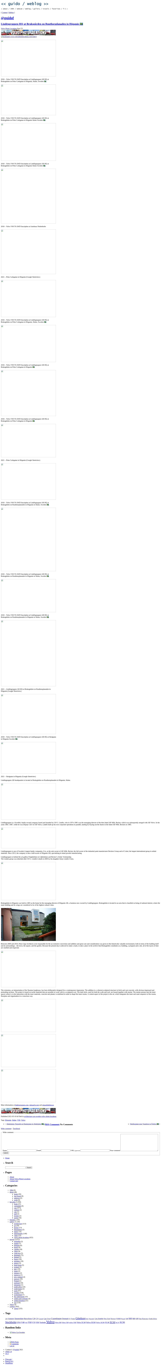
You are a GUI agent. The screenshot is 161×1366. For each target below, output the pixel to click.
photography (18, 1233)
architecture (28, 1116)
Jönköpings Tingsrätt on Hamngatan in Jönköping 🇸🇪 (25, 1124)
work (16, 1200)
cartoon (16, 1210)
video (16, 1235)
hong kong (17, 1265)
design (16, 1228)
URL (75, 1150)
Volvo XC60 (91, 1322)
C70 (37, 1319)
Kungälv (91, 1319)
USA (19, 1322)
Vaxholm (43, 1322)
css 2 (7, 1353)
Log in (12, 1346)
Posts (17, 1342)
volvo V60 (72, 1322)
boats (16, 1204)
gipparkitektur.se (48, 1105)
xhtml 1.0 (8, 1352)
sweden (38, 1116)
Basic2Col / (9, 1361)
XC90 (122, 1322)
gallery (12, 1222)
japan (16, 1271)
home (16, 1194)
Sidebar (11, 12)
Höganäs (8, 1120)
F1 (70, 1319)
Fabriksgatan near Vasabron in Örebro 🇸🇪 (144, 1124)
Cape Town (47, 1319)
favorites (13, 1202)
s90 (137, 1319)
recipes (16, 1216)
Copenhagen (56, 1318)
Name (5, 1150)
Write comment (6, 1129)
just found (17, 1196)
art (15, 1226)
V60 (18, 1120)
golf (15, 1214)
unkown (17, 1198)
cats (15, 1212)
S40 (127, 1319)
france (16, 1259)
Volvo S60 (58, 1322)
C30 (33, 1319)
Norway (113, 1319)
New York (107, 1319)
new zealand (18, 1277)
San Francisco (144, 1319)
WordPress (9, 1363)
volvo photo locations (48, 1116)
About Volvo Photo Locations (20, 1179)
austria (16, 1243)
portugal (17, 1283)
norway (16, 1279)
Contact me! (14, 1181)
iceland (16, 1267)
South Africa (153, 1319)
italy (15, 1269)
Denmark (65, 1319)
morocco (17, 1275)
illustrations (18, 1230)
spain (16, 1291)
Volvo (23, 1120)
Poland (16, 1281)
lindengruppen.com (21, 1105)
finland (16, 1257)
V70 (33, 1322)
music (16, 1232)
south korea (18, 1289)
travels (12, 1239)
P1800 (118, 1319)
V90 (37, 1322)
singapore (17, 1285)
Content (4, 12)
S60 (130, 1318)
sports (16, 1218)
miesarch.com (34, 1105)
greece (16, 1263)
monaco (16, 1273)
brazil (16, 1247)
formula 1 (13, 1220)
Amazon (11, 1319)
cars (34, 1116)
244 (6, 1319)
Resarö (123, 1319)
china (16, 1251)
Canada (41, 1319)
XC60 (112, 1322)
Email (39, 1150)
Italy (87, 1319)
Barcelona (28, 1319)
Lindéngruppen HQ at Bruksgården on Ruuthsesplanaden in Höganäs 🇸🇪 (42, 23)
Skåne (14, 1120)
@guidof (16, 1350)
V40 (23, 1322)
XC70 (117, 1322)
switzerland (18, 1295)
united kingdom (19, 1301)
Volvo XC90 (100, 1322)
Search (9, 1162)
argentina (17, 1241)
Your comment (115, 1150)
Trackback (16, 1129)
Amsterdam (19, 1318)
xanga (16, 1308)
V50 (26, 1322)
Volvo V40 (65, 1322)
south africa (18, 1287)
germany (17, 1261)
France (73, 1319)
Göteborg (81, 1318)
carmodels (17, 1206)
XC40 (107, 1322)
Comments (15, 1344)
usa (15, 1303)
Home (7, 1158)
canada (16, 1249)
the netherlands (19, 1297)
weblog (12, 1306)
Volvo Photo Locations (9, 28)
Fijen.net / (8, 1359)
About (12, 1177)
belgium (17, 1245)
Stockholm (10, 1322)
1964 (11, 1190)
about (11, 1192)
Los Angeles (99, 1319)
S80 (133, 1319)
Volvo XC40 (81, 1322)
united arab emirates (21, 1299)
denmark (17, 1255)
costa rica (17, 1253)
